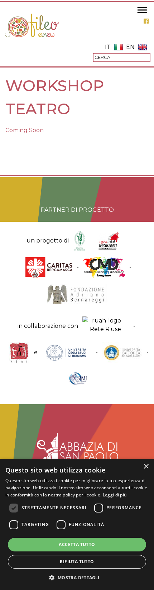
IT (108, 47)
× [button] (146, 466)
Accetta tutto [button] (77, 544)
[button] (76, 577)
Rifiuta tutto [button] (77, 562)
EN (130, 47)
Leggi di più (115, 495)
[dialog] (77, 524)
